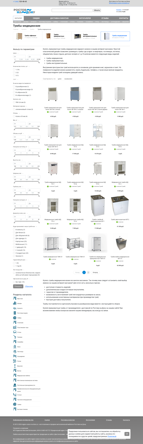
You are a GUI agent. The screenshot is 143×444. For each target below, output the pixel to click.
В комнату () (20, 230)
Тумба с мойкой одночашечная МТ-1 (97, 220)
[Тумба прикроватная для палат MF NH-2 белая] (53, 93)
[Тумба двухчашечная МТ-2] (120, 205)
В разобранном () (22, 86)
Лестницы (105, 22)
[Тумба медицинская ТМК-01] (53, 243)
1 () (17, 70)
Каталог (18, 18)
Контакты (123, 18)
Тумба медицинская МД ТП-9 (97, 183)
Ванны (19, 371)
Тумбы (19, 404)
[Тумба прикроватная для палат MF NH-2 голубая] (75, 93)
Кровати (33, 22)
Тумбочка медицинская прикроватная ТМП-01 (97, 257)
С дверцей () (21, 247)
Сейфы (55, 22)
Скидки (36, 18)
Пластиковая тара (22, 327)
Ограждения (115, 22)
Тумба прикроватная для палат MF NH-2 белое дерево (97, 108)
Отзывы (105, 18)
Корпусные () (21, 241)
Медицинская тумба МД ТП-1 (120, 183)
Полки (19, 361)
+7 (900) (20, 2)
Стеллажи (64, 22)
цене (59, 79)
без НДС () (20, 282)
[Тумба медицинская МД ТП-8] (75, 168)
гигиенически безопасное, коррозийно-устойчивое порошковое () (28, 274)
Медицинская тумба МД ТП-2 (52, 220)
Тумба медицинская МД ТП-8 (75, 183)
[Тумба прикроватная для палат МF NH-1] (120, 93)
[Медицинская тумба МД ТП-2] (53, 205)
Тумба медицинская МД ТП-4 (75, 146)
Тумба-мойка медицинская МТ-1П (120, 257)
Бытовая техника (22, 409)
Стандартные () (22, 253)
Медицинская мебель (23, 375)
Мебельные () (21, 244)
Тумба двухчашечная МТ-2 (120, 219)
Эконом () (19, 256)
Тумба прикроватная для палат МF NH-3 (53, 146)
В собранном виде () (23, 95)
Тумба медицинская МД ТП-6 (120, 146)
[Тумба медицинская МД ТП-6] (120, 131)
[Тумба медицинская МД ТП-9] (98, 168)
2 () (17, 72)
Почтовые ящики (45, 22)
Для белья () (20, 233)
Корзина (118, 9)
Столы (72, 22)
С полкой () (20, 250)
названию (68, 79)
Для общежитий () (22, 235)
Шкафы (25, 22)
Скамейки (89, 22)
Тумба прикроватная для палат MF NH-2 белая (53, 108)
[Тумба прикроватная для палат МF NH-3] (53, 131)
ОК (127, 434)
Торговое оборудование (24, 399)
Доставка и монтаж (59, 18)
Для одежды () (21, 238)
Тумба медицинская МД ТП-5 (97, 146)
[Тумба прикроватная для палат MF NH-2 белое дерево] (98, 93)
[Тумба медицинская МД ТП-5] (98, 131)
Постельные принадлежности (26, 385)
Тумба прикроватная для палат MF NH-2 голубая (75, 108)
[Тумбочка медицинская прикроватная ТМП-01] (98, 243)
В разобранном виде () (24, 89)
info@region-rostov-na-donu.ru (119, 3)
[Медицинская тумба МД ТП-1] (120, 168)
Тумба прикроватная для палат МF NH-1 (120, 108)
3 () (17, 75)
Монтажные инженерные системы (27, 380)
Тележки (80, 22)
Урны (97, 22)
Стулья (19, 395)
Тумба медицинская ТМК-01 (52, 257)
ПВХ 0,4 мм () (20, 102)
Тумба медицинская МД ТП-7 (53, 183)
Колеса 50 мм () (21, 116)
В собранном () (21, 92)
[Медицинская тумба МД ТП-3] (75, 205)
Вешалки (125, 22)
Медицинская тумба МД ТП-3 (75, 220)
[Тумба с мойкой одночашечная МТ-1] (98, 205)
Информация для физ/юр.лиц (23, 420)
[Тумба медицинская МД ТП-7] (53, 168)
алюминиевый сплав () (24, 109)
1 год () (18, 266)
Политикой (112, 436)
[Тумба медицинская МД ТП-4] (75, 131)
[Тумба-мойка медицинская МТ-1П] (120, 243)
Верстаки (17, 22)
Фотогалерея (85, 18)
